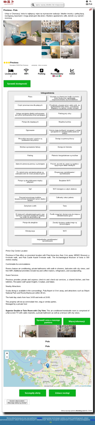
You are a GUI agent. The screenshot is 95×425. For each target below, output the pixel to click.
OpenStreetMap (86, 386)
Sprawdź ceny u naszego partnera (48, 321)
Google (39, 418)
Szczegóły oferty (32, 393)
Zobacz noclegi (62, 393)
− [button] (7, 357)
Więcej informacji (77, 321)
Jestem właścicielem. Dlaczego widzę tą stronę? (17, 402)
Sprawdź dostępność (17, 84)
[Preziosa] (22, 33)
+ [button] (7, 353)
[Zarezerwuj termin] (90, 9)
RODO (93, 420)
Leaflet (77, 386)
